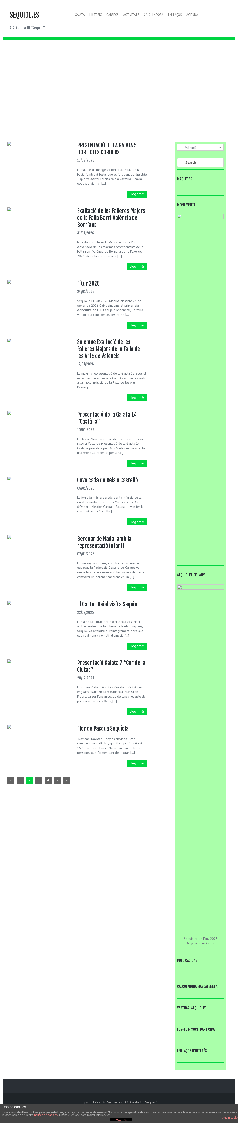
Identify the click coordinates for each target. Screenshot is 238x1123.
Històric (95, 15)
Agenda (192, 15)
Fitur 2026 (88, 283)
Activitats (131, 15)
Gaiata (80, 15)
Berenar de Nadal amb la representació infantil (104, 542)
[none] (200, 147)
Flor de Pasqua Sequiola (103, 728)
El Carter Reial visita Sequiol (108, 604)
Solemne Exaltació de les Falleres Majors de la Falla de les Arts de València (108, 349)
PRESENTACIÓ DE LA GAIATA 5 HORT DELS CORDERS (107, 149)
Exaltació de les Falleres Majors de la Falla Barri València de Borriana (111, 217)
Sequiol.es (24, 15)
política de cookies (46, 1115)
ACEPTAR (121, 1119)
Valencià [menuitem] (191, 148)
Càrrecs (112, 15)
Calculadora (153, 15)
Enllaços (175, 15)
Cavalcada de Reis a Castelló (107, 480)
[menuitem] (200, 147)
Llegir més (137, 194)
